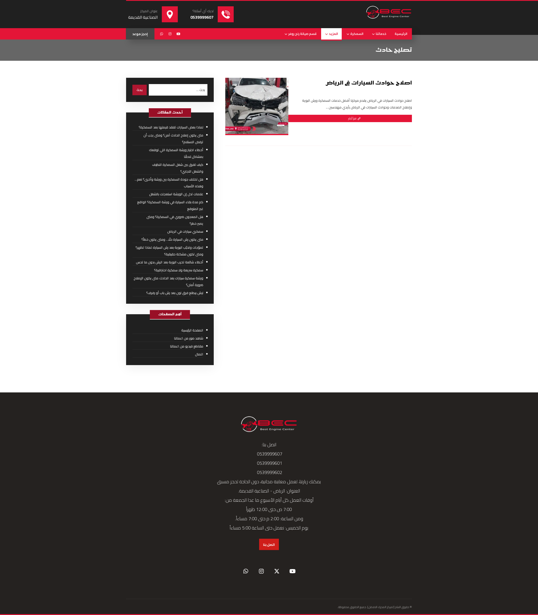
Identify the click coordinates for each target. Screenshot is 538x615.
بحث (139, 90)
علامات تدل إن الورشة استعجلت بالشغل (176, 194)
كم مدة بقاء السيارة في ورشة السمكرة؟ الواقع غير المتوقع (170, 205)
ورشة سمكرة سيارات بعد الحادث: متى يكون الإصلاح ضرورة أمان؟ (168, 281)
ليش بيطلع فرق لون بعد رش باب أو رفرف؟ (174, 293)
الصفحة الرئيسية (192, 330)
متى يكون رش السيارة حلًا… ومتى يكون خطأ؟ (172, 239)
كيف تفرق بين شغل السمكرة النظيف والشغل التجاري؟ (177, 167)
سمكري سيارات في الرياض (185, 231)
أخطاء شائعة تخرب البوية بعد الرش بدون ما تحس (169, 262)
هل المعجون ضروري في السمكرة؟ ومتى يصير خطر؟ (174, 220)
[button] (178, 34)
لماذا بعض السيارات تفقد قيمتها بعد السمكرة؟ (171, 127)
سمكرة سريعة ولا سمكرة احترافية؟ (178, 270)
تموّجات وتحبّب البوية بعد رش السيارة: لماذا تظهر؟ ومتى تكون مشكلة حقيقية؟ (169, 250)
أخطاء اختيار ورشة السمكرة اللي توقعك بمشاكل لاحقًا (176, 153)
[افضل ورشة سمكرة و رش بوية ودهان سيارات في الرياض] (389, 12)
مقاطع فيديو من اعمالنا (186, 346)
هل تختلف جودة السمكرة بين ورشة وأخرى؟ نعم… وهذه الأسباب (169, 182)
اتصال (199, 354)
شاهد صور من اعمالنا (188, 338)
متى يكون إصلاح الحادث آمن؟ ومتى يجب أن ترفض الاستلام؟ (173, 138)
